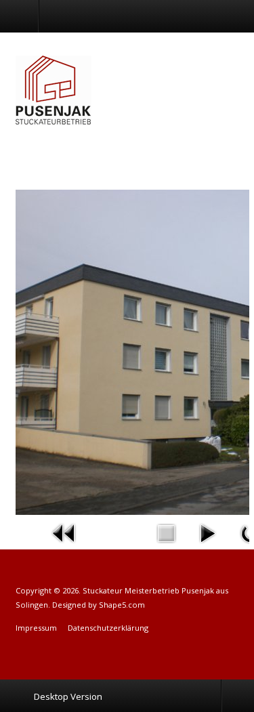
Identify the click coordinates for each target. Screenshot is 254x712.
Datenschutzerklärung (108, 628)
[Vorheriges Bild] (64, 532)
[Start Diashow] (207, 532)
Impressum (36, 628)
